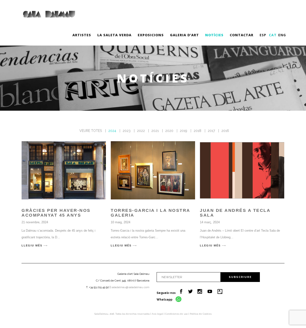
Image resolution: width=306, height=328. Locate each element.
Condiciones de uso (176, 313)
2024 (112, 131)
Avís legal (158, 313)
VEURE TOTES (90, 131)
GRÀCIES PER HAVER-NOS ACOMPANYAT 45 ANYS (56, 213)
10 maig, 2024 (120, 222)
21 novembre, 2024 (35, 222)
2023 (127, 131)
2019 (183, 131)
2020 (169, 131)
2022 (141, 131)
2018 (197, 131)
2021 (155, 131)
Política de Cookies (201, 313)
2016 (225, 131)
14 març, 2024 (210, 222)
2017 (211, 131)
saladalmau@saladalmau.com (130, 287)
